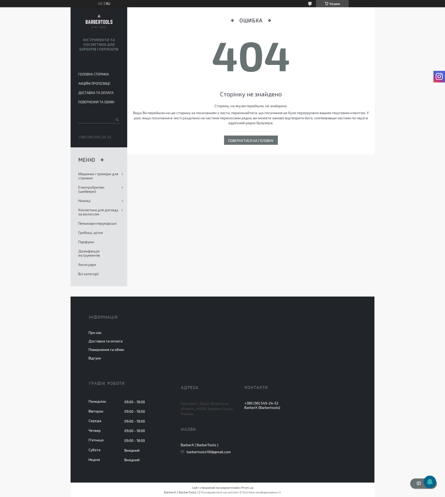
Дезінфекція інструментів (89, 253)
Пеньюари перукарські (97, 223)
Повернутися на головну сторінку (250, 141)
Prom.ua (247, 487)
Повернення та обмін (96, 102)
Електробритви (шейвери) (91, 189)
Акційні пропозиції (94, 83)
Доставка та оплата (96, 93)
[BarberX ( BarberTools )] (99, 21)
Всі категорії (88, 274)
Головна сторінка (93, 74)
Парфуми (86, 242)
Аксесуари (87, 264)
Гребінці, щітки (90, 232)
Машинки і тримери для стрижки (98, 176)
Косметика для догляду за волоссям (98, 212)
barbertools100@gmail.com (209, 452)
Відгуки (95, 358)
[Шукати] (116, 119)
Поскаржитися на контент (220, 492)
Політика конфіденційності (261, 492)
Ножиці (84, 200)
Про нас (95, 332)
